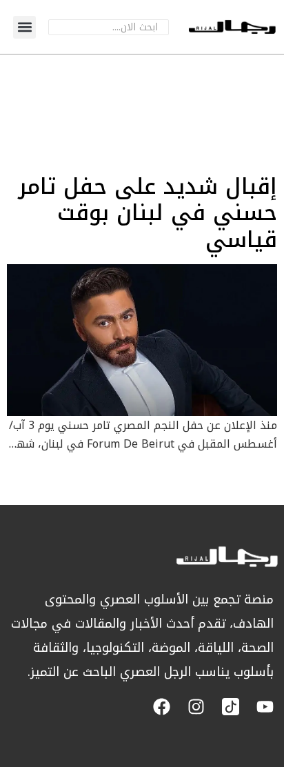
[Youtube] (265, 706)
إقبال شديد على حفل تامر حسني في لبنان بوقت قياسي (148, 213)
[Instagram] (196, 706)
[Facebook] (161, 706)
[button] (24, 27)
